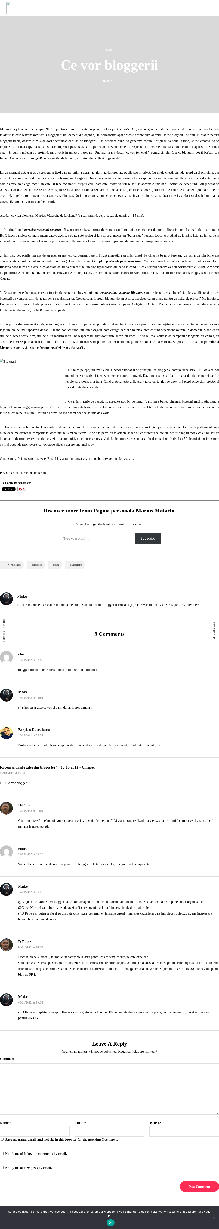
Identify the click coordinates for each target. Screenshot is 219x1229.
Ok (110, 1222)
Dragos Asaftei (50, 347)
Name (4, 1123)
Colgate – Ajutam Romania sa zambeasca (161, 304)
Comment (7, 1059)
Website (155, 1123)
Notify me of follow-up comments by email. (36, 1153)
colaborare (37, 564)
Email (79, 1123)
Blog (109, 49)
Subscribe (148, 538)
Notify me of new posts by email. (28, 1168)
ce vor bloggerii (13, 564)
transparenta (76, 564)
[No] (214, 1217)
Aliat (201, 267)
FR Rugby (193, 273)
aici (35, 273)
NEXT (50, 129)
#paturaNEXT (126, 129)
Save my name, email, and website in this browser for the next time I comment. (61, 1139)
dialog (56, 564)
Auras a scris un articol (44, 172)
